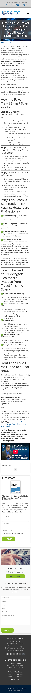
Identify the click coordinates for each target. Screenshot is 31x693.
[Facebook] (11, 654)
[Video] (20, 654)
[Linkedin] (7, 654)
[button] (27, 13)
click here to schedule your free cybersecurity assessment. (14, 424)
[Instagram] (14, 654)
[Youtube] (23, 654)
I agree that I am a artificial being (14, 533)
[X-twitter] (17, 654)
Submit (8, 539)
